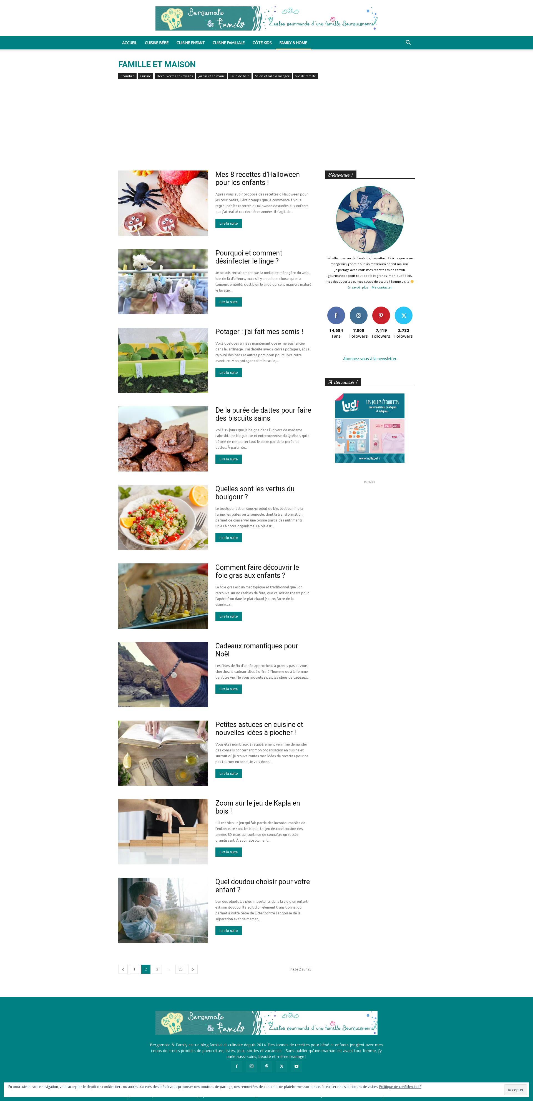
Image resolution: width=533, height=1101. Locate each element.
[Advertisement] (266, 129)
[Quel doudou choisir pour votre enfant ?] (163, 910)
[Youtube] (296, 1066)
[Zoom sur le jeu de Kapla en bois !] (163, 831)
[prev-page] (123, 969)
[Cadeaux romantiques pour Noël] (163, 674)
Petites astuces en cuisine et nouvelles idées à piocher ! (259, 729)
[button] (408, 43)
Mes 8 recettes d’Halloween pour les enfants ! (257, 178)
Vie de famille (305, 76)
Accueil (129, 43)
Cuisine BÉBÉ (157, 43)
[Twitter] (281, 1066)
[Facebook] (236, 1066)
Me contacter (382, 287)
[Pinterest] (266, 1066)
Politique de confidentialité (400, 1086)
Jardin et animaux (211, 76)
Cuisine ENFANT (191, 43)
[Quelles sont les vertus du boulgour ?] (163, 517)
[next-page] (193, 969)
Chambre (127, 76)
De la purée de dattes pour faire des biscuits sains (263, 414)
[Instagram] (251, 1066)
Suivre (358, 309)
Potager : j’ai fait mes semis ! (259, 332)
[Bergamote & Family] (266, 18)
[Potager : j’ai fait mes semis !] (163, 360)
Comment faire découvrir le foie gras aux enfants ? (257, 571)
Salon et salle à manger (272, 76)
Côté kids (262, 43)
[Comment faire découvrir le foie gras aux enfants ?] (163, 596)
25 (181, 969)
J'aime (336, 309)
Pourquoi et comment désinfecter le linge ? (248, 257)
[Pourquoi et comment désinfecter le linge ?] (163, 281)
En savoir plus (358, 287)
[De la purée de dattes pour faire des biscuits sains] (163, 439)
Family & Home (293, 43)
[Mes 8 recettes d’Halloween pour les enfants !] (163, 203)
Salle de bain (239, 76)
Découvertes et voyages (175, 76)
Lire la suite (229, 223)
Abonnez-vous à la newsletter (369, 358)
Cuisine (145, 76)
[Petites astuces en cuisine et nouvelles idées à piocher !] (163, 753)
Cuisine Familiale (229, 43)
